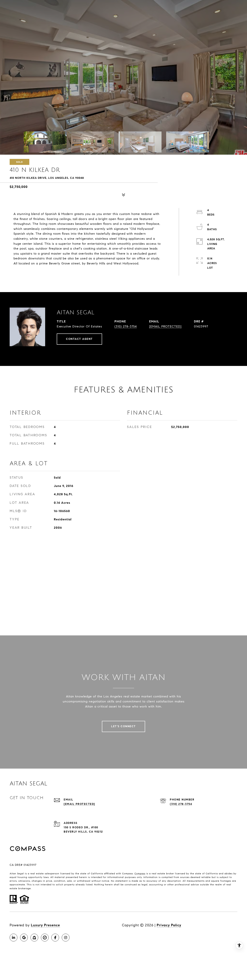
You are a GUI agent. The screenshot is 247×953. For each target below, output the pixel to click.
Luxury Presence (45, 925)
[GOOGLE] (24, 937)
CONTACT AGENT (79, 339)
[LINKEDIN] (13, 937)
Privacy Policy (169, 925)
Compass (139, 873)
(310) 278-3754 (125, 326)
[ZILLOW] (34, 937)
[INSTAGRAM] (65, 937)
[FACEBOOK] (55, 937)
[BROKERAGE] (45, 937)
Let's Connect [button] (123, 726)
